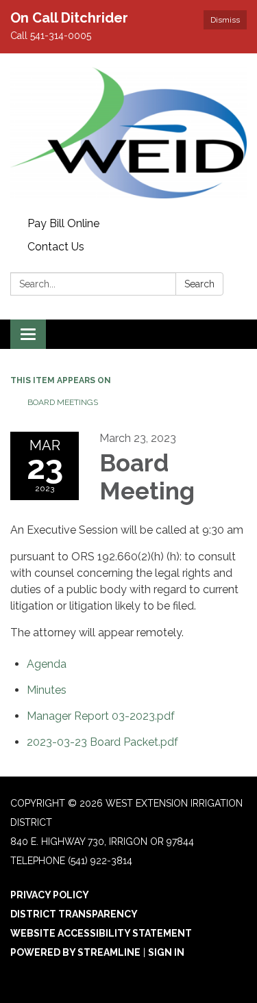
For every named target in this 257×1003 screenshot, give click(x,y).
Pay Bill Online (63, 223)
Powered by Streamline (75, 952)
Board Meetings (62, 402)
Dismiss (225, 20)
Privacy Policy (49, 894)
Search (199, 283)
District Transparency (74, 914)
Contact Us (55, 246)
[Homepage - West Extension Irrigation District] (128, 132)
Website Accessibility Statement (101, 933)
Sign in (166, 952)
